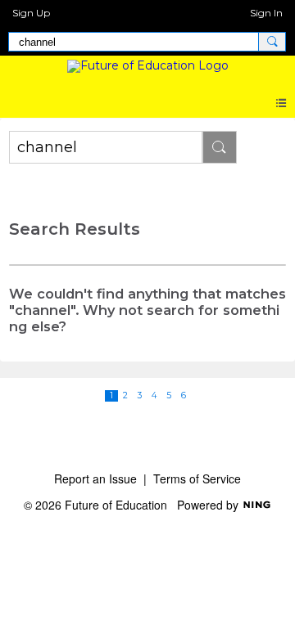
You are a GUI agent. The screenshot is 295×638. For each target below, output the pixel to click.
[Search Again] (219, 147)
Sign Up (31, 13)
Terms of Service (197, 478)
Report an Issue (95, 478)
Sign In (266, 13)
